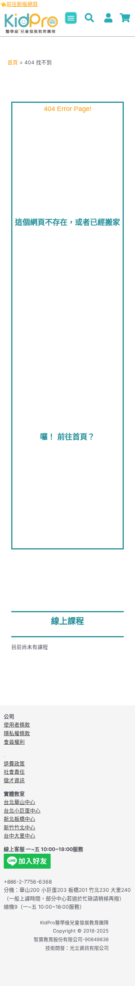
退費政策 (14, 764)
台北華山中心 (19, 802)
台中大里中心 (19, 836)
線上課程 (67, 621)
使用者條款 (17, 725)
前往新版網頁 (22, 4)
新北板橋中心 (19, 819)
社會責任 (14, 772)
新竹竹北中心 (19, 828)
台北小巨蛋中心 (22, 811)
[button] (70, 18)
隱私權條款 (17, 733)
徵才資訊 (14, 780)
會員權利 (14, 742)
